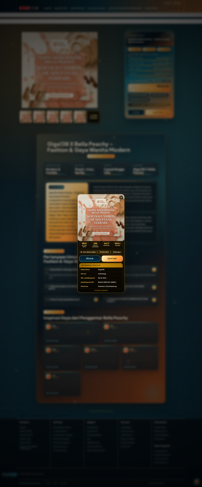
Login (90, 258)
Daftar (112, 258)
